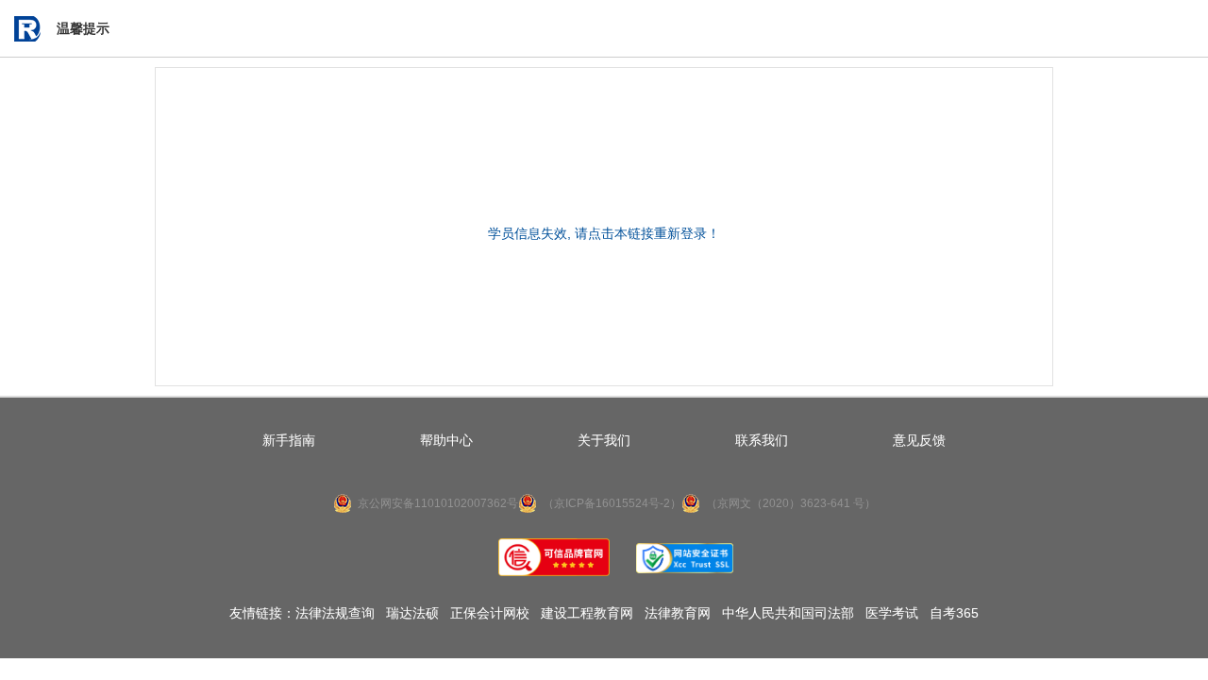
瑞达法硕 (412, 612)
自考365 (954, 612)
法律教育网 (678, 612)
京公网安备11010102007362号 (438, 503)
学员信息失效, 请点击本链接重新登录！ (604, 233)
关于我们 (604, 440)
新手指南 (288, 440)
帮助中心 (446, 440)
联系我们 (761, 440)
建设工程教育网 (587, 612)
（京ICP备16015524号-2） (612, 503)
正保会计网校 (489, 612)
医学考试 (891, 612)
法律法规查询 (335, 612)
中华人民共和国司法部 (788, 612)
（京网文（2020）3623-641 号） (791, 503)
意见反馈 (919, 440)
